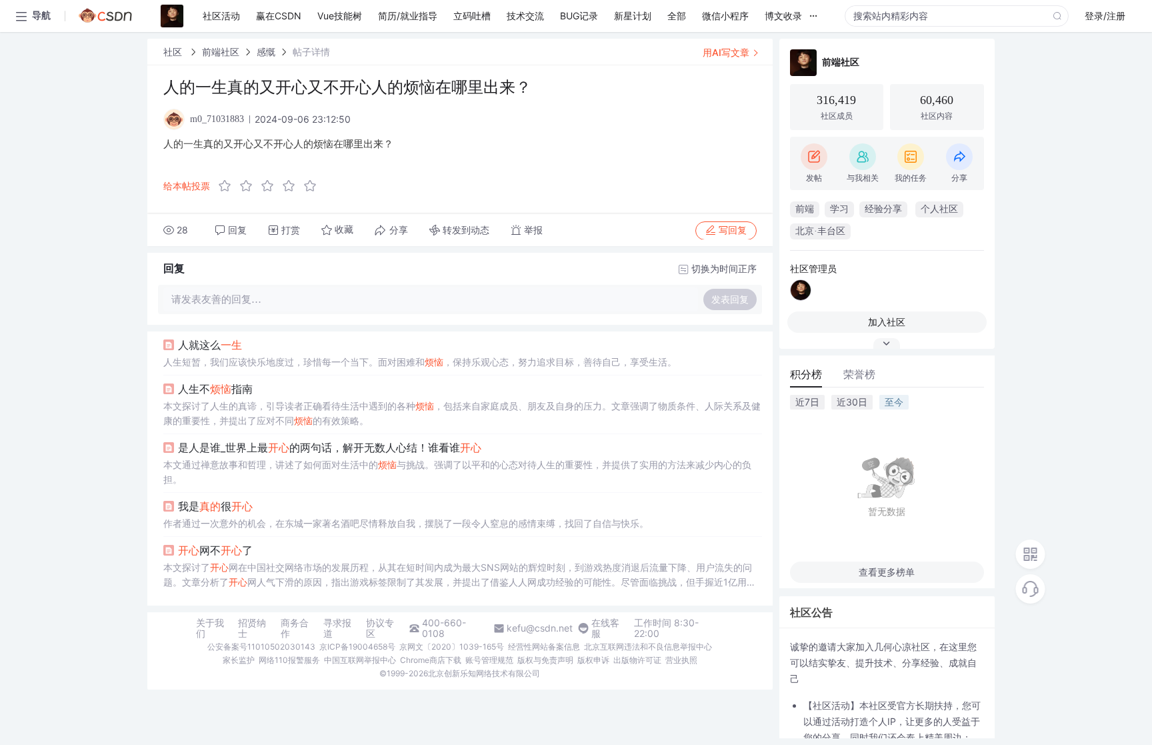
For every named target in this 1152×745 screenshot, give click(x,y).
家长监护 (239, 660)
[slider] (271, 186)
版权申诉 (593, 660)
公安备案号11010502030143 (261, 647)
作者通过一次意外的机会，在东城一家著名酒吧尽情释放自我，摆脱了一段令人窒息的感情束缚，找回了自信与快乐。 (406, 523)
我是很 (215, 506)
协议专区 (380, 628)
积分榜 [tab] (806, 374)
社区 (174, 51)
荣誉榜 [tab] (859, 374)
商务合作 (295, 628)
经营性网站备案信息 (544, 647)
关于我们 (210, 628)
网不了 (215, 550)
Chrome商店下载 (430, 660)
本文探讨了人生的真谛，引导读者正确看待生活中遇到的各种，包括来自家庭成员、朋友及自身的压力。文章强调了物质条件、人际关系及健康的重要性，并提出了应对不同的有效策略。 (462, 413)
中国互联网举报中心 (360, 660)
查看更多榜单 (887, 572)
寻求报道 (337, 628)
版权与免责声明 (545, 660)
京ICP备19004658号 (357, 647)
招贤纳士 (252, 628)
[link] (174, 51)
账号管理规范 (489, 660)
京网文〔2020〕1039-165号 (451, 647)
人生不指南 (215, 389)
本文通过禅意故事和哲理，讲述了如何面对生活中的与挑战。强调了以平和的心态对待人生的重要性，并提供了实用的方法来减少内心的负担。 (457, 472)
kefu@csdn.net (540, 628)
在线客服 (605, 628)
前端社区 (220, 51)
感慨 (266, 51)
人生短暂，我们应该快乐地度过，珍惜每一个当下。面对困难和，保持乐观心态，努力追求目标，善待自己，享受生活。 (420, 361)
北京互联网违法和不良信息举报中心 (648, 647)
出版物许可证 (637, 660)
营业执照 (681, 660)
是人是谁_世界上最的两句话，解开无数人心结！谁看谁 (329, 447)
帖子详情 (311, 51)
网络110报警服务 (289, 660)
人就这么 (210, 344)
